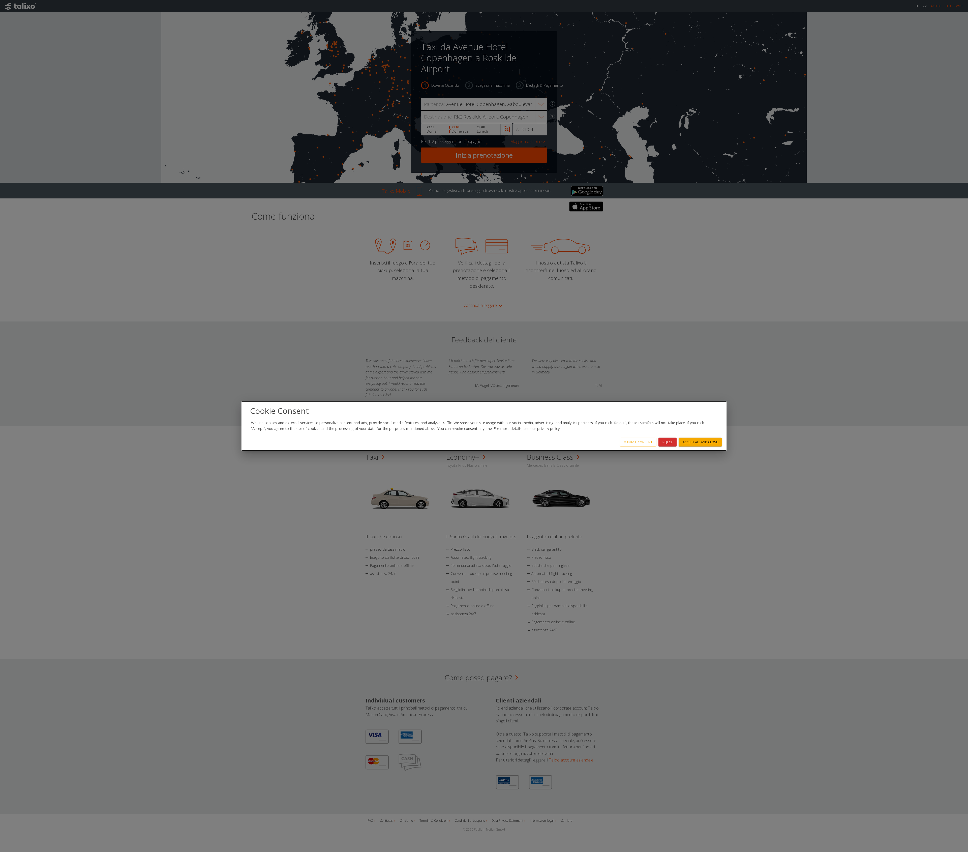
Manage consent (638, 442)
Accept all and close (700, 442)
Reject (667, 442)
